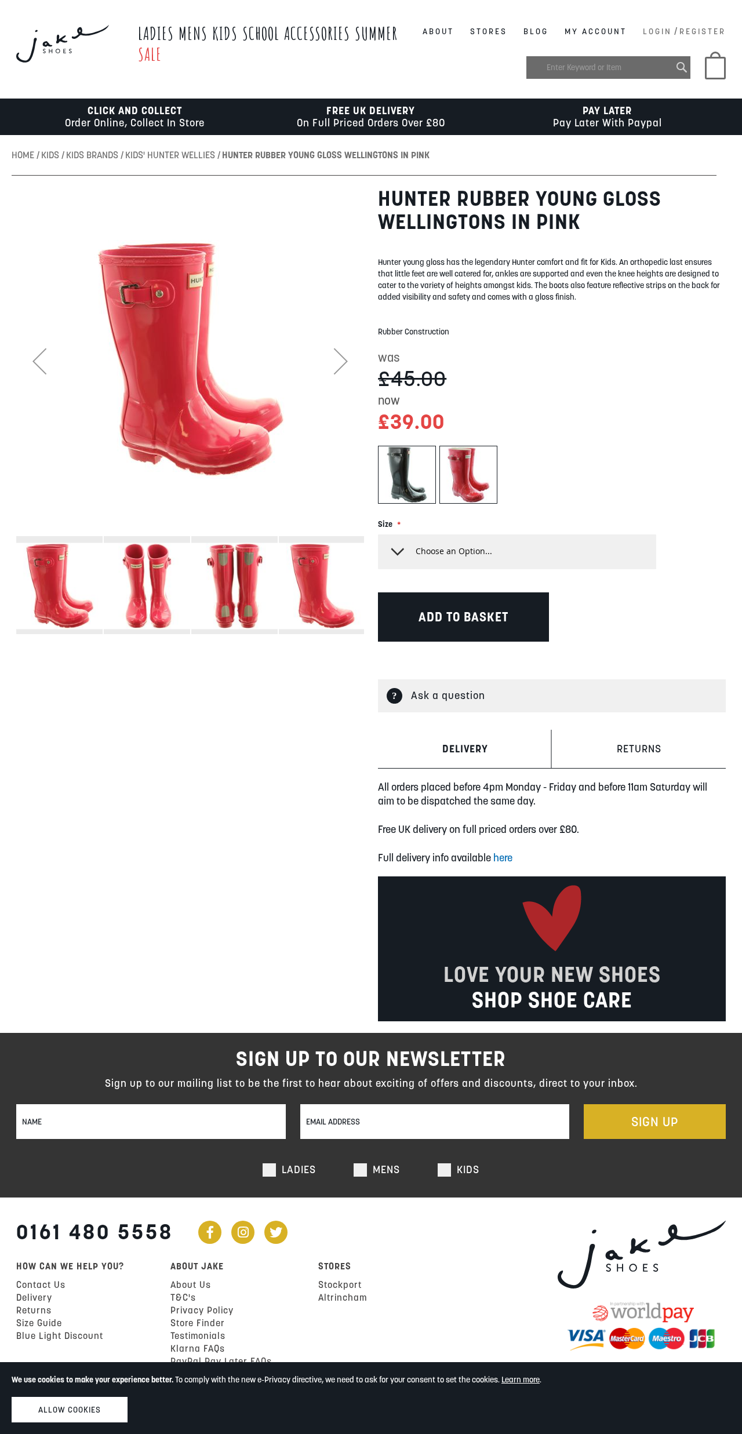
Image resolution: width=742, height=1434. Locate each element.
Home (24, 155)
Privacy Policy (202, 1310)
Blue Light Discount (59, 1335)
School (260, 33)
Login (657, 31)
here (502, 857)
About (438, 31)
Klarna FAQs (197, 1348)
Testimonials (197, 1335)
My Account (596, 31)
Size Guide (39, 1323)
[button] (39, 361)
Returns (639, 748)
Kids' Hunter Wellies (171, 155)
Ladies (156, 33)
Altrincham (342, 1297)
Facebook (209, 1232)
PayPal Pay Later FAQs (221, 1361)
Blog (535, 31)
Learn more (520, 1379)
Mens (193, 33)
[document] (371, 1398)
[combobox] (608, 67)
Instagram (242, 1232)
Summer (376, 33)
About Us (190, 1284)
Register (702, 31)
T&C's (183, 1297)
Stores (488, 31)
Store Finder (197, 1323)
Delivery (465, 748)
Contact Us (41, 1284)
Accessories (317, 33)
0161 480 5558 (94, 1231)
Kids (225, 33)
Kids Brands (93, 155)
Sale (150, 54)
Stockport (340, 1284)
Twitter (276, 1232)
